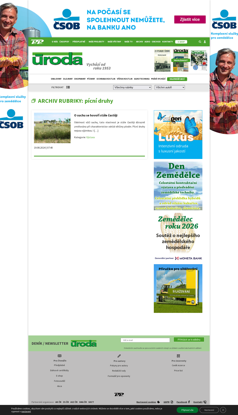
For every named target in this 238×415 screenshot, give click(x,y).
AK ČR (58, 402)
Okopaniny (79, 78)
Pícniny (91, 78)
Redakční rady (119, 370)
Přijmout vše (187, 410)
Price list (178, 370)
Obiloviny (56, 78)
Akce (59, 386)
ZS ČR (66, 402)
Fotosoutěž (59, 380)
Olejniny (68, 78)
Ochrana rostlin (105, 78)
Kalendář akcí (177, 79)
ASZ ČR (74, 402)
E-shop (59, 375)
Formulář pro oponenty (119, 376)
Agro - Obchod (153, 41)
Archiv (139, 41)
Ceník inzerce (178, 365)
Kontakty (167, 41)
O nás (55, 41)
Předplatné (59, 365)
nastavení (26, 411)
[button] (189, 339)
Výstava (90, 137)
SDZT (91, 402)
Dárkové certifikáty (59, 370)
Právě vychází (158, 78)
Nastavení (209, 410)
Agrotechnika (141, 78)
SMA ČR (83, 402)
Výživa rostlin (124, 78)
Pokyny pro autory (119, 365)
